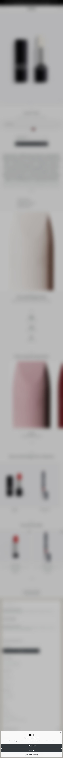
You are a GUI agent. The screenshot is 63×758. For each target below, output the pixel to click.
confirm (31, 750)
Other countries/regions (31, 754)
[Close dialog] (61, 733)
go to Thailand (32, 745)
